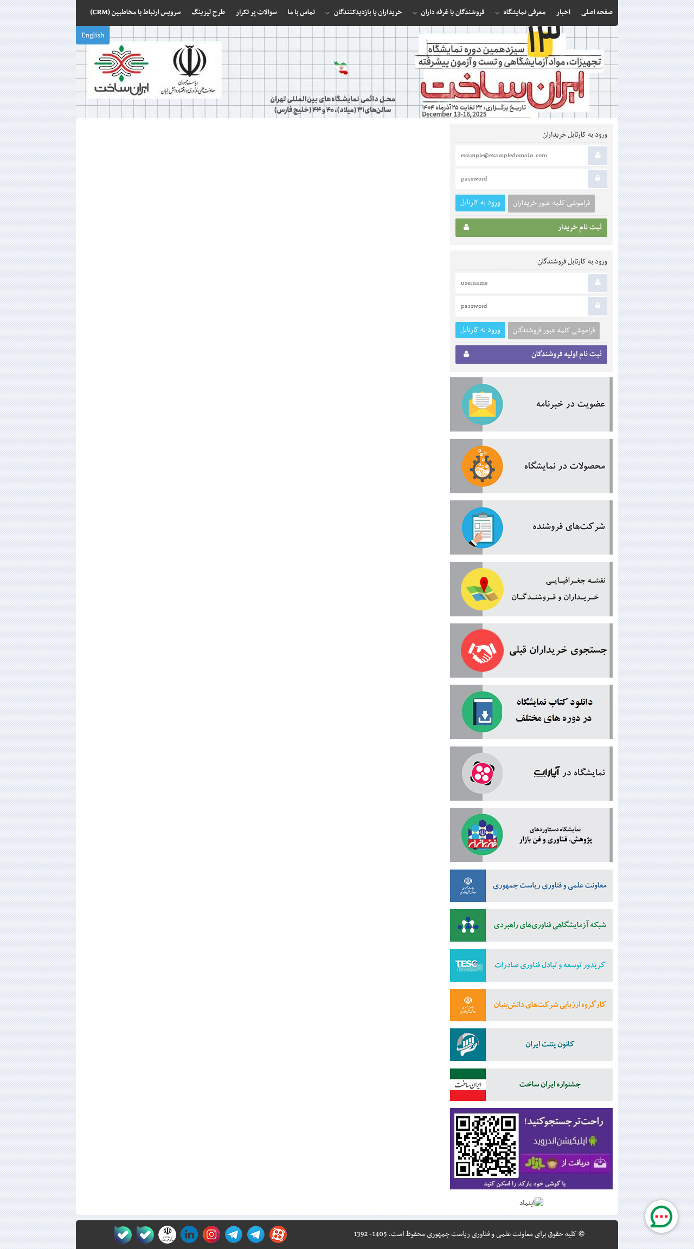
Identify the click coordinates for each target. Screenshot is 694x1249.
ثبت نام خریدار (580, 228)
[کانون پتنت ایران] (531, 1046)
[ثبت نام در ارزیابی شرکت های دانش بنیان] (531, 1007)
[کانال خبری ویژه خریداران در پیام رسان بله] (143, 1235)
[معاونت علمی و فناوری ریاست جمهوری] (165, 1235)
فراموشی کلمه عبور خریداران (551, 203)
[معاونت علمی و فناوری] (531, 888)
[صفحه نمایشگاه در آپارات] (276, 1235)
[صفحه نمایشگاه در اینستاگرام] (209, 1235)
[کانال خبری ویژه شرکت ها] (254, 1235)
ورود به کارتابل (480, 202)
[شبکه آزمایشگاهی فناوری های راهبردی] (531, 927)
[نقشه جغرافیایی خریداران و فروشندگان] (531, 591)
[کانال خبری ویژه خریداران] (232, 1235)
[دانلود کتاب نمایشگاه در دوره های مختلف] (531, 714)
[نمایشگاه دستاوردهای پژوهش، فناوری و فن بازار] (531, 837)
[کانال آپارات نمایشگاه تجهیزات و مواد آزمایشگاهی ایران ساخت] (531, 775)
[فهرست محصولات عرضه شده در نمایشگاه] (531, 468)
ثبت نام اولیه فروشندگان (566, 354)
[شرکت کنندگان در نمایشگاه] (531, 529)
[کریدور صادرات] (531, 967)
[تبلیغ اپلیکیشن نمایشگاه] (531, 1151)
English (92, 36)
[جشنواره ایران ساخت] (531, 1086)
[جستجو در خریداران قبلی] (531, 652)
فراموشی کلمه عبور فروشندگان (554, 331)
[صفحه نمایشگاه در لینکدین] (187, 1235)
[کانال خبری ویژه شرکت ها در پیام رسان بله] (121, 1235)
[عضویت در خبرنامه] (531, 406)
